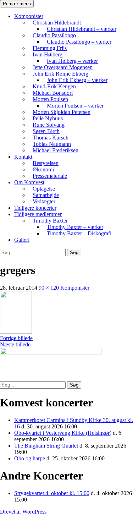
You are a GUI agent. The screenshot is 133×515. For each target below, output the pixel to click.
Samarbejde (46, 195)
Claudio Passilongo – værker (79, 42)
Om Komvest (29, 182)
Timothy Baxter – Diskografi (79, 233)
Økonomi (43, 169)
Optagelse (44, 189)
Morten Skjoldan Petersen (61, 112)
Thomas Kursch (50, 138)
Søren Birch (46, 131)
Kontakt (23, 157)
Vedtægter (44, 201)
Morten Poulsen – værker (75, 106)
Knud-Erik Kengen (54, 86)
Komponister (28, 16)
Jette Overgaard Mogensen (63, 67)
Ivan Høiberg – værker (72, 61)
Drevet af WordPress (23, 512)
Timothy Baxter (50, 221)
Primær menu (17, 3)
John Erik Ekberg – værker (77, 80)
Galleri (21, 240)
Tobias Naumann (52, 144)
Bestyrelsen (46, 163)
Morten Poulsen (50, 99)
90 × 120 (49, 288)
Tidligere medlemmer (38, 214)
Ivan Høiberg (47, 54)
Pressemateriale (50, 176)
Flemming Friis (50, 48)
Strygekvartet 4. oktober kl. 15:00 (51, 493)
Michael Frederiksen (55, 150)
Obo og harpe (29, 458)
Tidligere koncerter (35, 208)
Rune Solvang (49, 125)
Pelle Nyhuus (48, 118)
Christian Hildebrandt (57, 23)
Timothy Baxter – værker (75, 227)
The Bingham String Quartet (46, 446)
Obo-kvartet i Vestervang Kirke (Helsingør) (62, 433)
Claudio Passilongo (54, 35)
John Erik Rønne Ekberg (60, 74)
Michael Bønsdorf (53, 93)
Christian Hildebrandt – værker (81, 29)
